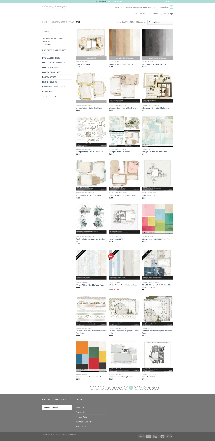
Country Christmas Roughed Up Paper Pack (157, 332)
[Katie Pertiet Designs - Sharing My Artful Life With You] (54, 7)
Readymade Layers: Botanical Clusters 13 (90, 240)
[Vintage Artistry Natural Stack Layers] (124, 88)
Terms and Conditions (85, 421)
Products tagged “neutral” (62, 22)
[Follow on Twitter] (167, 1)
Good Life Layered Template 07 (121, 377)
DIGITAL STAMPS (50, 67)
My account (81, 426)
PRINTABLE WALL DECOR (53, 86)
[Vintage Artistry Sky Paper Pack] (157, 131)
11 (141, 387)
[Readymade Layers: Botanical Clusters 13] (91, 219)
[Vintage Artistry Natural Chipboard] (91, 131)
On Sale (48, 44)
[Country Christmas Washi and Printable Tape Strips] (91, 310)
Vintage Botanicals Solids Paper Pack (156, 239)
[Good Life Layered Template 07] (124, 356)
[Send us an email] (169, 1)
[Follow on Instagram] (164, 1)
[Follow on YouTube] (171, 1)
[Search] (160, 14)
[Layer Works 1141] (157, 175)
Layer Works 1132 (116, 239)
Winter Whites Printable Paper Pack (90, 285)
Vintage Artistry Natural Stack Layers (123, 108)
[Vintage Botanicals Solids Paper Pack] (157, 219)
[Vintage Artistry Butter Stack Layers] (91, 88)
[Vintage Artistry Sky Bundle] (124, 131)
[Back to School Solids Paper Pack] (91, 356)
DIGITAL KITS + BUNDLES (53, 62)
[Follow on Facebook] (162, 1)
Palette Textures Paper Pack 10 (121, 64)
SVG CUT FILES (49, 96)
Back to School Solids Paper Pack (88, 377)
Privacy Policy (82, 417)
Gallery (129, 7)
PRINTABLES (48, 91)
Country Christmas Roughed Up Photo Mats (124, 332)
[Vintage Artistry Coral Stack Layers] (124, 175)
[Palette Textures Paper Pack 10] (124, 44)
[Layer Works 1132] (124, 219)
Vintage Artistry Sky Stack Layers (88, 195)
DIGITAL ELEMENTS (51, 58)
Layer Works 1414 (83, 64)
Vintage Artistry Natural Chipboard (89, 152)
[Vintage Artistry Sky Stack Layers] (91, 175)
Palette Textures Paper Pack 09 (154, 64)
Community (137, 7)
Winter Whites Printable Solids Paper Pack (123, 286)
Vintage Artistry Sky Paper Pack (154, 152)
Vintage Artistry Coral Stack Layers (122, 195)
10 (136, 387)
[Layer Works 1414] (91, 44)
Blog (145, 7)
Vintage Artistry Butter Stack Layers (89, 108)
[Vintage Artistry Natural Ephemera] (157, 88)
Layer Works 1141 (149, 195)
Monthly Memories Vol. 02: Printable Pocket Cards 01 (156, 286)
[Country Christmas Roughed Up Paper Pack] (157, 310)
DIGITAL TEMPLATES (51, 72)
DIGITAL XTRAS (49, 77)
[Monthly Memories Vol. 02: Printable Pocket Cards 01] (157, 265)
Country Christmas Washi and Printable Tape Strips (91, 332)
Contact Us (80, 412)
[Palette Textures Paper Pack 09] (157, 44)
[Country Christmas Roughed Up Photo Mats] (124, 310)
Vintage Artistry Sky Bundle (119, 152)
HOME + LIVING (49, 82)
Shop (123, 7)
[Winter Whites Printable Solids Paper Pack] (124, 265)
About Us (151, 7)
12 (146, 387)
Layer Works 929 (148, 377)
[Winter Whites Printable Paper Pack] (91, 265)
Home (117, 7)
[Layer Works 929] (157, 356)
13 (151, 387)
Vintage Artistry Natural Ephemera (155, 108)
